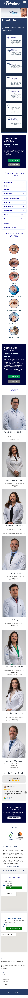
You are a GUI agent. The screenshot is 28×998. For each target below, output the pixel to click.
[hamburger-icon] (24, 2)
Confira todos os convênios (10, 846)
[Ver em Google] (5, 786)
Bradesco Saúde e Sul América (11, 866)
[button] (14, 160)
